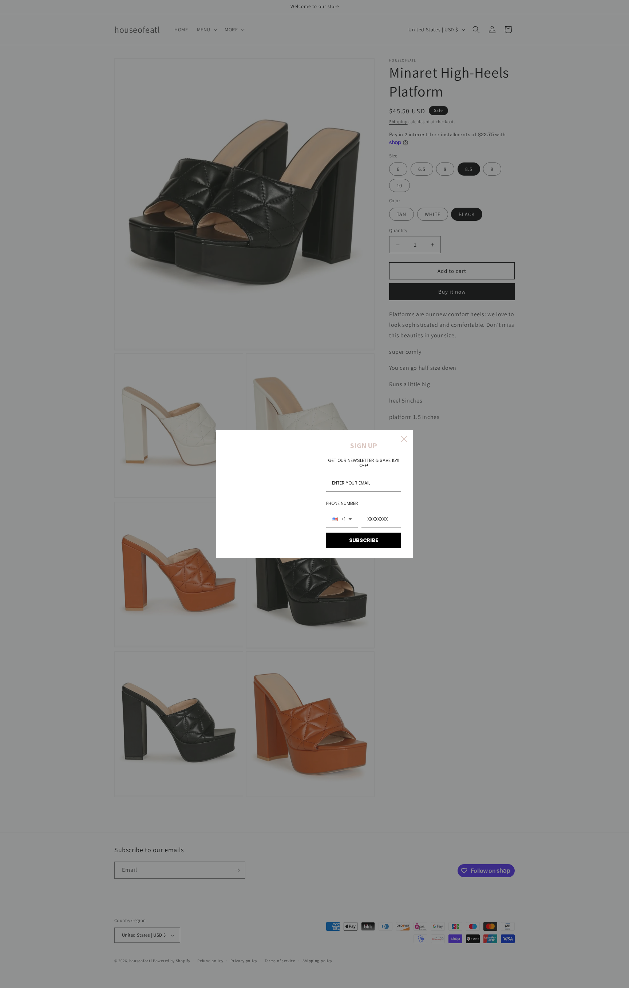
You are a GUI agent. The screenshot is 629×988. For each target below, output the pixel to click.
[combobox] (342, 519)
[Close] (404, 439)
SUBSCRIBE (363, 540)
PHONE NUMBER (342, 503)
